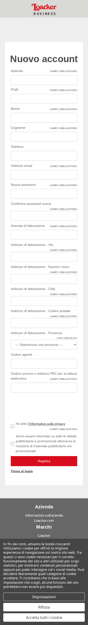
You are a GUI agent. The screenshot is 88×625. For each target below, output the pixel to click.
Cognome (44, 128)
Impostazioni (44, 596)
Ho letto (46, 426)
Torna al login (22, 471)
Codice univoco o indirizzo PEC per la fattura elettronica (44, 376)
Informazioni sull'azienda (44, 515)
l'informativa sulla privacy (46, 424)
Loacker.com (44, 520)
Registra (44, 461)
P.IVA (44, 89)
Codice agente (21, 354)
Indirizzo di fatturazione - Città (44, 289)
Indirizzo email (44, 166)
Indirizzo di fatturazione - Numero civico (44, 267)
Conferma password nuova (44, 204)
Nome (44, 109)
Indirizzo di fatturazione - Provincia (44, 333)
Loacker (44, 535)
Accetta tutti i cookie (44, 617)
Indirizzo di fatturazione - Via (44, 245)
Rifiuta (44, 607)
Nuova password (44, 185)
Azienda (44, 71)
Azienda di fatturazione (44, 226)
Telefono (17, 147)
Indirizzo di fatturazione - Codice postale (44, 311)
